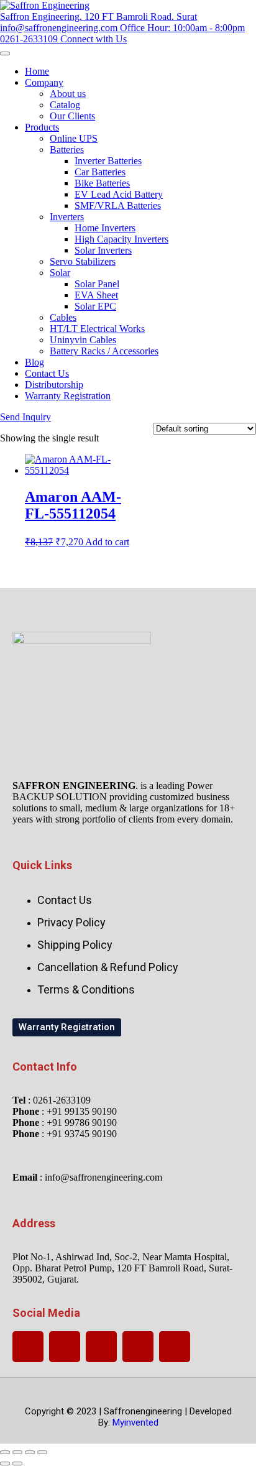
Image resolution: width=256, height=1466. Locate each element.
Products (42, 127)
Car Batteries (100, 172)
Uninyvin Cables (83, 339)
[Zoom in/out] (5, 1452)
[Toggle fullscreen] (17, 1452)
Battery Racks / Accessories (104, 351)
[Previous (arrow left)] (5, 1463)
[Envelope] (64, 1346)
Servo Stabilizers (83, 261)
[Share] (30, 1452)
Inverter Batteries (108, 160)
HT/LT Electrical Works (97, 328)
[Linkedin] (174, 1346)
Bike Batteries (102, 183)
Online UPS (74, 138)
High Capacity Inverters (121, 239)
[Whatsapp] (27, 1346)
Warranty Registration (68, 395)
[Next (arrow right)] (17, 1463)
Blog (34, 362)
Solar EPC (95, 306)
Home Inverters (105, 228)
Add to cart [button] (107, 542)
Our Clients (72, 116)
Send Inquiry (25, 417)
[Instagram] (137, 1346)
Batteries (67, 149)
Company (44, 82)
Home (37, 71)
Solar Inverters (103, 250)
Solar (60, 272)
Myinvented (135, 1422)
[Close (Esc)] (42, 1452)
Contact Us (47, 373)
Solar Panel (97, 284)
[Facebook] (101, 1346)
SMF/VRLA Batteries (118, 205)
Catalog (65, 104)
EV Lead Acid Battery (119, 194)
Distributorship (54, 384)
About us (68, 93)
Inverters (67, 216)
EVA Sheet (96, 295)
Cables (63, 317)
